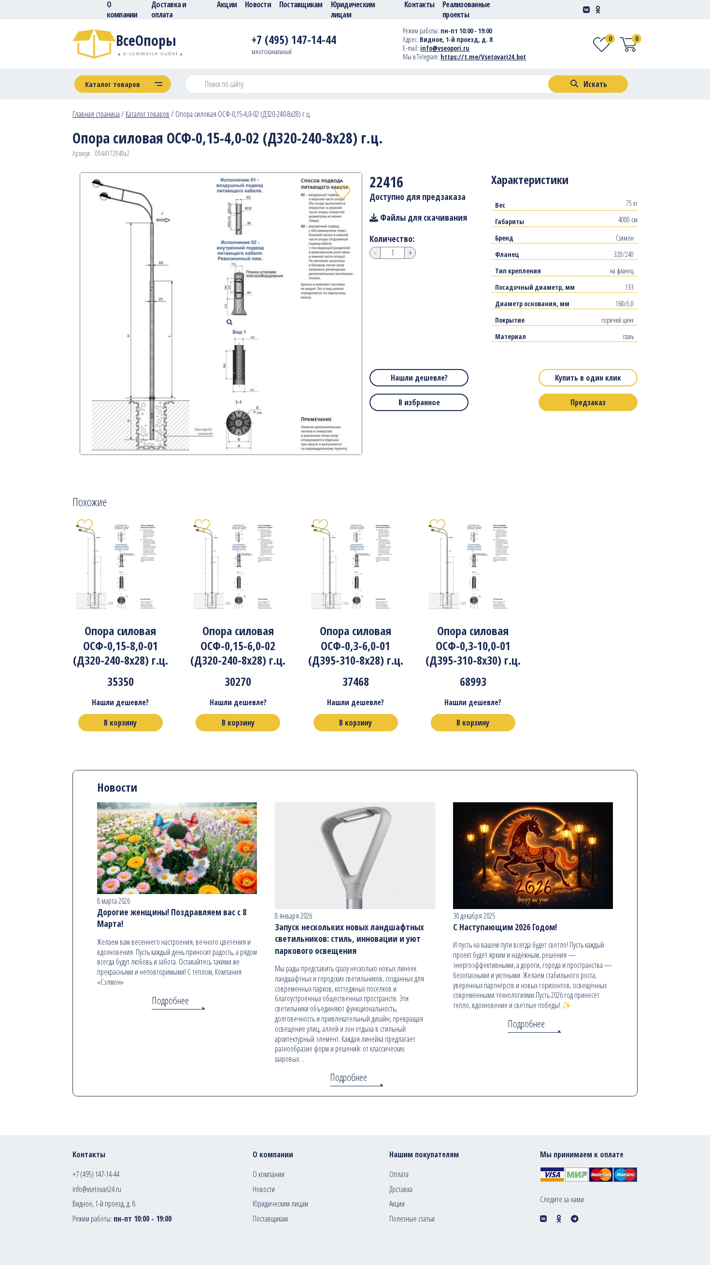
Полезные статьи (412, 1218)
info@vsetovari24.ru (96, 1189)
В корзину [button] (120, 722)
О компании (268, 1174)
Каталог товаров (148, 114)
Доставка (400, 1189)
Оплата (399, 1174)
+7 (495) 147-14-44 (95, 1174)
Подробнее (170, 1000)
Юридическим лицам (280, 1203)
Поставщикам (270, 1218)
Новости (264, 1189)
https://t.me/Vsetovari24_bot (483, 56)
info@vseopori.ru (444, 48)
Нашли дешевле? (419, 377)
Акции (397, 1203)
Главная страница (96, 114)
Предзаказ (588, 402)
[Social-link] (586, 9)
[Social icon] (543, 1218)
